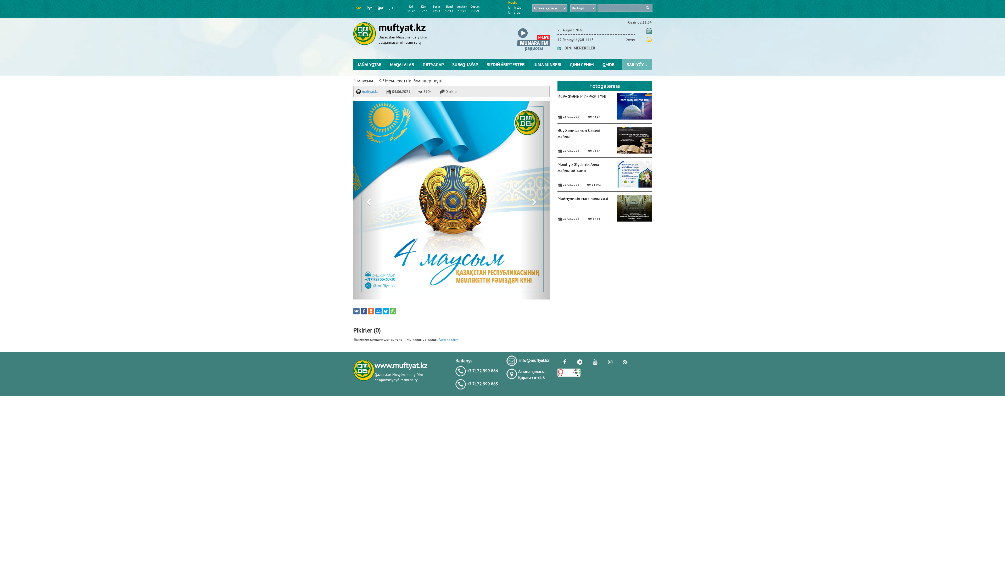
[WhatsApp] (393, 311)
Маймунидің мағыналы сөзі (582, 198)
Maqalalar (402, 64)
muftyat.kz (369, 91)
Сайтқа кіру (448, 339)
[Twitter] (386, 311)
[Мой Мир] (378, 311)
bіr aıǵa (514, 12)
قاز (391, 7)
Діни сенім (582, 64)
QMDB (609, 64)
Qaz (380, 7)
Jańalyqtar (370, 64)
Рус (369, 7)
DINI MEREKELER (578, 47)
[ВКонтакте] (356, 311)
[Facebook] (364, 311)
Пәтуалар (433, 64)
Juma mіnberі (547, 64)
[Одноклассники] (371, 311)
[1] (451, 200)
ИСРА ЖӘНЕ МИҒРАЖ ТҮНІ (581, 96)
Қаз (358, 7)
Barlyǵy (636, 64)
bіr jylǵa (515, 7)
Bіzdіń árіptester (506, 64)
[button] (533, 29)
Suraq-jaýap (465, 64)
